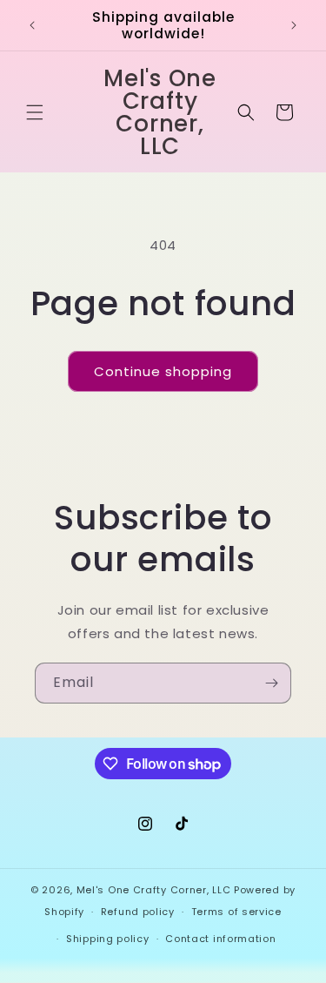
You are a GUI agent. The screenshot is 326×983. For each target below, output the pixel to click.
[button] (35, 112)
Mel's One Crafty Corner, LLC (154, 890)
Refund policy (138, 912)
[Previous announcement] (32, 25)
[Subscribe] (271, 683)
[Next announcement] (294, 25)
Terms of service (236, 912)
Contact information (220, 939)
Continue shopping (163, 371)
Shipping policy (108, 939)
